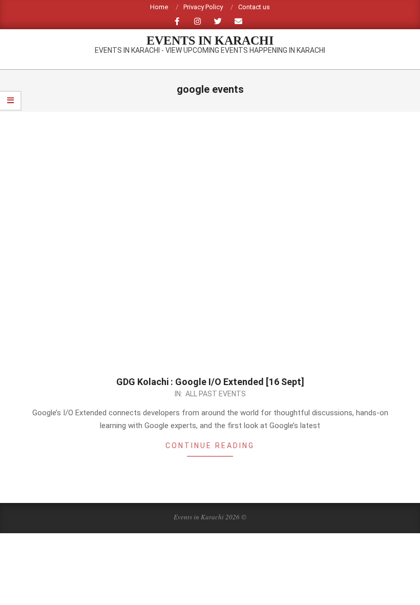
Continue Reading (210, 445)
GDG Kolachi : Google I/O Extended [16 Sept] (210, 381)
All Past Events (215, 394)
